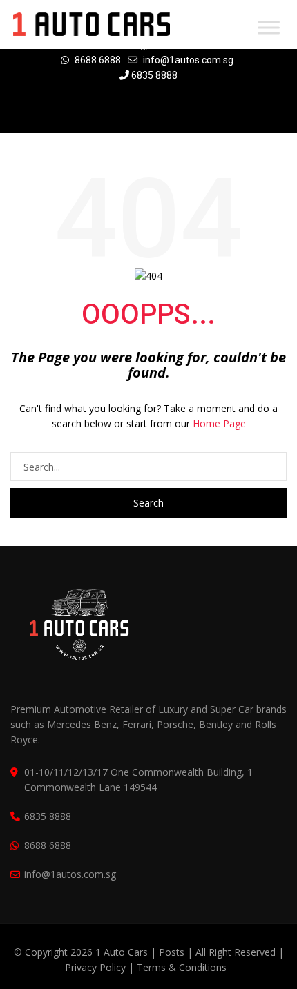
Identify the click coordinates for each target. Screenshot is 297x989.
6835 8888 (153, 75)
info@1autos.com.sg (188, 60)
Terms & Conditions (182, 967)
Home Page (219, 423)
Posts (173, 952)
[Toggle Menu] (269, 27)
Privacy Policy (95, 967)
